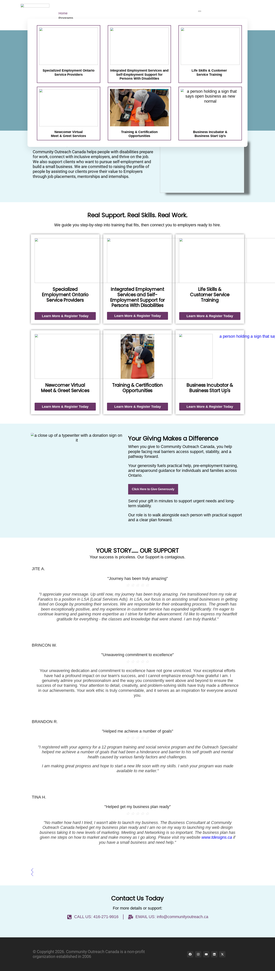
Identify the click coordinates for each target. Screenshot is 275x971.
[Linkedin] (214, 954)
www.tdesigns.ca (216, 837)
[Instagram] (198, 954)
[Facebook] (190, 954)
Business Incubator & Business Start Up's (210, 388)
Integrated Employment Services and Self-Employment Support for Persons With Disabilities (139, 74)
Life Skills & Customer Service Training (209, 72)
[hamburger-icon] (199, 11)
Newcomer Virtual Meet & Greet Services (65, 388)
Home (63, 13)
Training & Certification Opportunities (137, 388)
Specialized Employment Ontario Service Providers (68, 72)
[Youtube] (206, 954)
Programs (66, 18)
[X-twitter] (222, 954)
